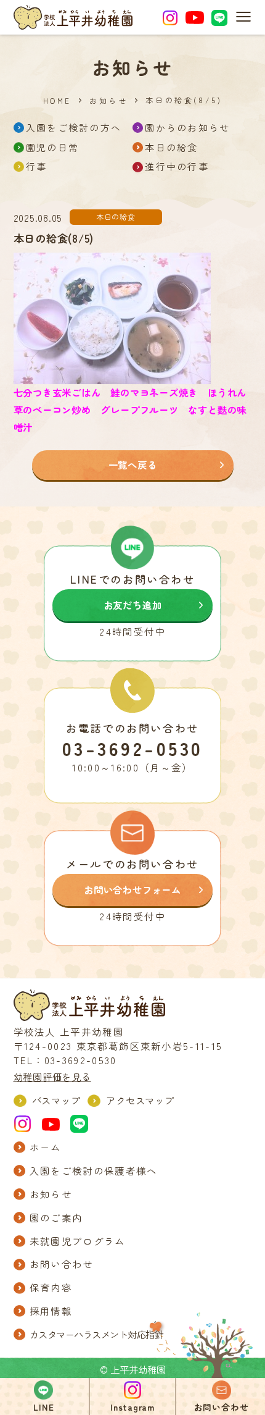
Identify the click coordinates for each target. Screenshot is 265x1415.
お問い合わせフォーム (132, 889)
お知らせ (108, 100)
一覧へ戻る (132, 464)
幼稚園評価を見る (52, 1076)
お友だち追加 (133, 604)
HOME (57, 100)
